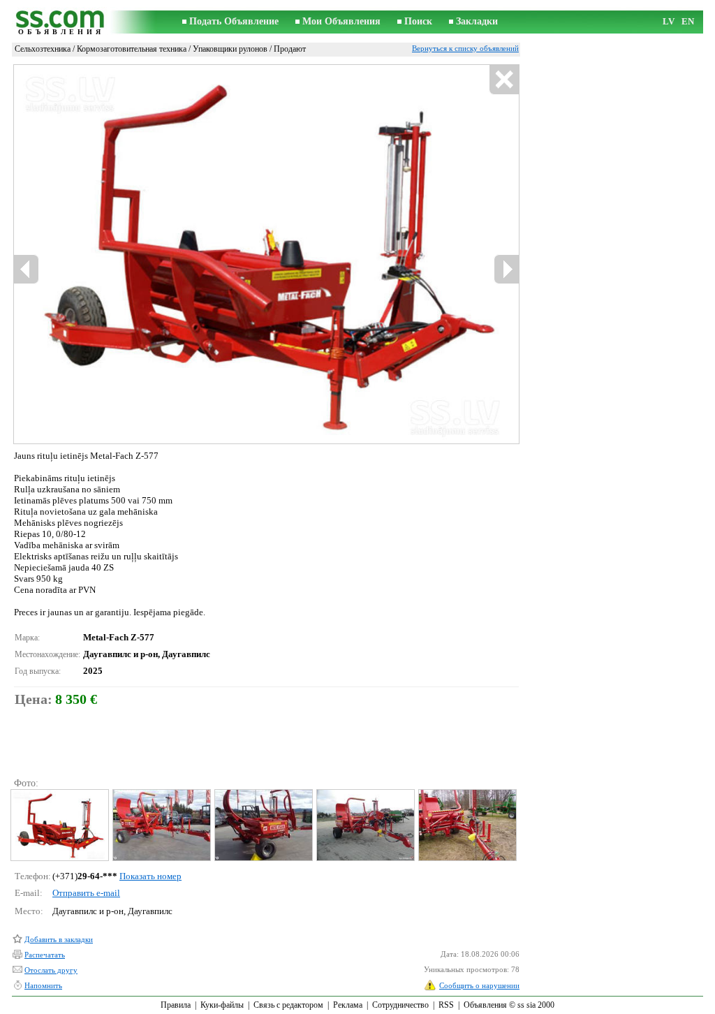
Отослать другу (51, 970)
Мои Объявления (341, 21)
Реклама (347, 1005)
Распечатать (44, 954)
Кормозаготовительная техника (131, 49)
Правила (176, 1005)
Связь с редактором (288, 1005)
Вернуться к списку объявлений (465, 48)
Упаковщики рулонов (230, 49)
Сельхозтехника (43, 49)
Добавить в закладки (58, 939)
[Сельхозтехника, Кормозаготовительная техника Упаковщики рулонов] (59, 825)
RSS (446, 1005)
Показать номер (150, 876)
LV (669, 21)
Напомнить (43, 985)
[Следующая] (506, 269)
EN (687, 21)
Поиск (418, 21)
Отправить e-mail (86, 893)
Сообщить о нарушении (479, 985)
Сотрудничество (400, 1005)
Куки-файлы (222, 1005)
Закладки (477, 21)
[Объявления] (61, 22)
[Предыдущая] (26, 269)
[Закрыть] (504, 80)
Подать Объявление (234, 21)
